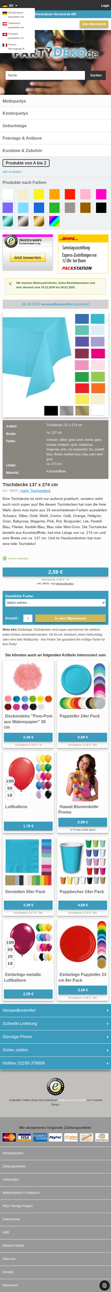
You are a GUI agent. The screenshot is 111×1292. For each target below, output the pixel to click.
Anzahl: (12, 618)
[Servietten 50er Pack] (28, 862)
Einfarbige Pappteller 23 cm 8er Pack (82, 977)
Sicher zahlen (15, 1050)
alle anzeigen (12, 172)
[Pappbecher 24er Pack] (82, 862)
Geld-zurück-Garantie (72, 1100)
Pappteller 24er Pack (80, 716)
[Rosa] (85, 194)
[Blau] (39, 208)
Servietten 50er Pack (25, 891)
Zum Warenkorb (94, 24)
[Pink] (101, 194)
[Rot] (70, 194)
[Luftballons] (28, 777)
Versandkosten (65, 583)
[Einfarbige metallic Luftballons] (28, 945)
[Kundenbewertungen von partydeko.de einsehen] (28, 237)
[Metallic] (8, 221)
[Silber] (23, 221)
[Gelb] (39, 194)
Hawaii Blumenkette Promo (78, 810)
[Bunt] (54, 221)
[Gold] (39, 221)
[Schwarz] (101, 208)
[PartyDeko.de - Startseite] (55, 49)
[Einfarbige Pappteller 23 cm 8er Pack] (82, 945)
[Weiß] (8, 194)
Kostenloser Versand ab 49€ (55, 14)
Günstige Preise (17, 1037)
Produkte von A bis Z (26, 163)
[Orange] (54, 194)
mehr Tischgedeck (36, 491)
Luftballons (16, 807)
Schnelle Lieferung (20, 1023)
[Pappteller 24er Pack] (82, 686)
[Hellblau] (23, 208)
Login (105, 6)
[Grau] (70, 208)
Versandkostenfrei (19, 1010)
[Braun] (85, 208)
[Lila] (8, 208)
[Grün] (54, 208)
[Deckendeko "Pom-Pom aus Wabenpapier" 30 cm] (28, 686)
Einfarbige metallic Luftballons (22, 977)
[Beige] (23, 194)
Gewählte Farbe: (19, 596)
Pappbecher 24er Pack (82, 891)
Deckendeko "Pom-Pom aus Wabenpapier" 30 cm (28, 721)
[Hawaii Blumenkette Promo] (82, 777)
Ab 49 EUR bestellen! (56, 304)
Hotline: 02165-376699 (24, 1063)
